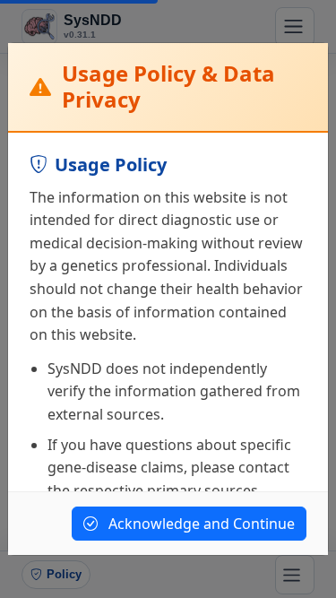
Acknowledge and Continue (200, 523)
